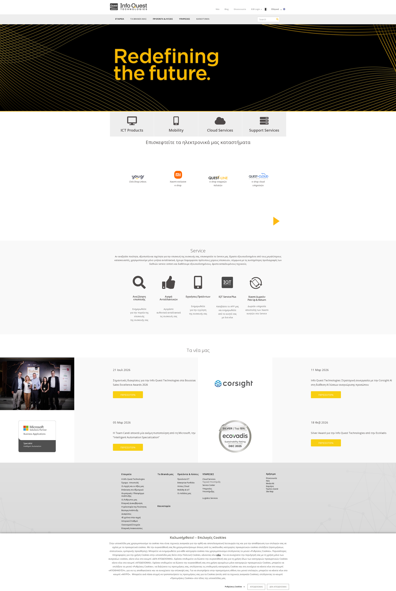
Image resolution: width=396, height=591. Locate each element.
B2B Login (255, 9)
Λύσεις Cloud (183, 486)
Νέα (217, 9)
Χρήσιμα (270, 473)
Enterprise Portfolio (186, 482)
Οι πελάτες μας (184, 493)
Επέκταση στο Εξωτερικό (132, 489)
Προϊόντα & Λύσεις (188, 474)
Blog (227, 9)
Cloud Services (208, 479)
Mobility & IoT (183, 489)
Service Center (208, 485)
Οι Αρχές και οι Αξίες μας (132, 486)
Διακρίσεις (126, 514)
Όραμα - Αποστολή (130, 482)
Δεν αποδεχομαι (277, 586)
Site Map (269, 491)
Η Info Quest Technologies (133, 479)
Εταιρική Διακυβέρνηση (131, 503)
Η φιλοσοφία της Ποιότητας (133, 506)
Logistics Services (210, 498)
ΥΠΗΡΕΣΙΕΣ (208, 474)
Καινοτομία (163, 506)
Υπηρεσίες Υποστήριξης (208, 490)
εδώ (218, 555)
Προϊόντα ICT (183, 479)
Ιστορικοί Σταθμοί (129, 521)
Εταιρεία (126, 474)
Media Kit (270, 483)
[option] (198, 67)
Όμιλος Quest (272, 489)
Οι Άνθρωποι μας (129, 499)
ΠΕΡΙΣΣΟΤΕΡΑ (127, 394)
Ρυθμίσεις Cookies (233, 586)
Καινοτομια (202, 18)
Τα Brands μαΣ (138, 18)
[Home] (128, 6)
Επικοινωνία (240, 9)
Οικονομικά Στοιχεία (130, 524)
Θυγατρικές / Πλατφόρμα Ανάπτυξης (132, 494)
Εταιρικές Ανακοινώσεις (131, 528)
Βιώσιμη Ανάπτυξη (129, 510)
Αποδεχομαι (256, 586)
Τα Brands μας (165, 474)
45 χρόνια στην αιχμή (131, 517)
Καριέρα (270, 486)
